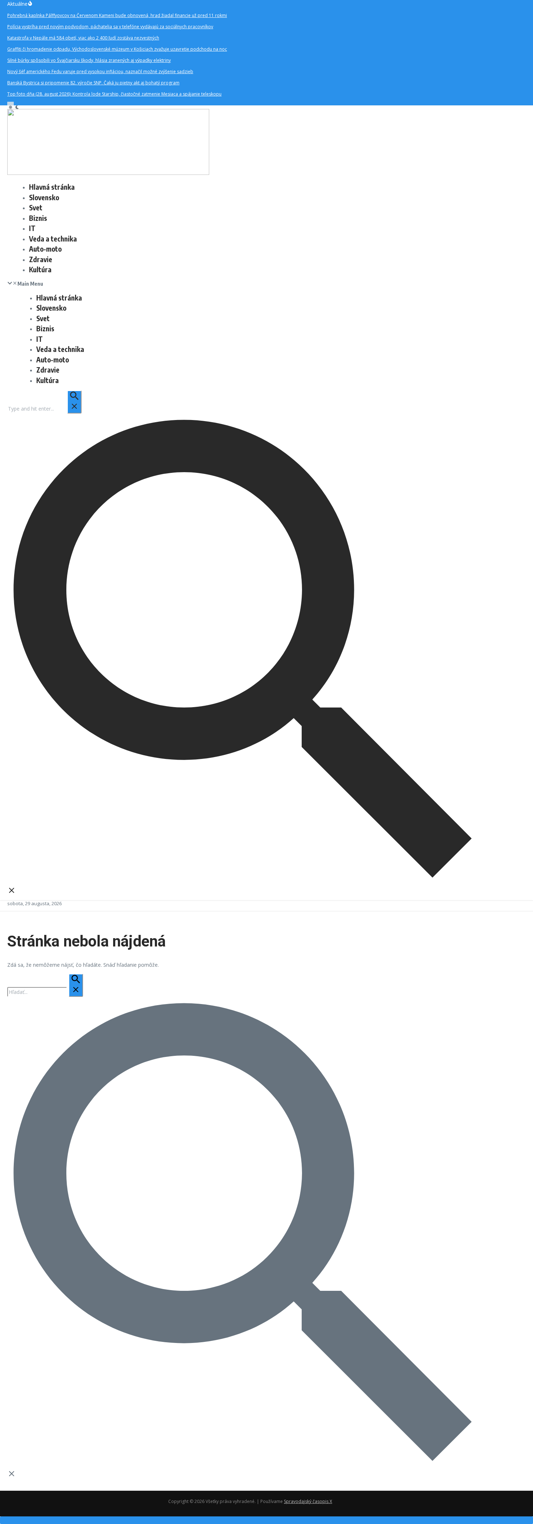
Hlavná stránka (52, 186)
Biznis (38, 218)
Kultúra (40, 269)
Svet (35, 207)
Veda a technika (53, 238)
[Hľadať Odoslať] (74, 401)
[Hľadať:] (44, 408)
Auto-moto (45, 248)
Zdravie (40, 259)
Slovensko (44, 197)
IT (32, 228)
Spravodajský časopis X (308, 1501)
